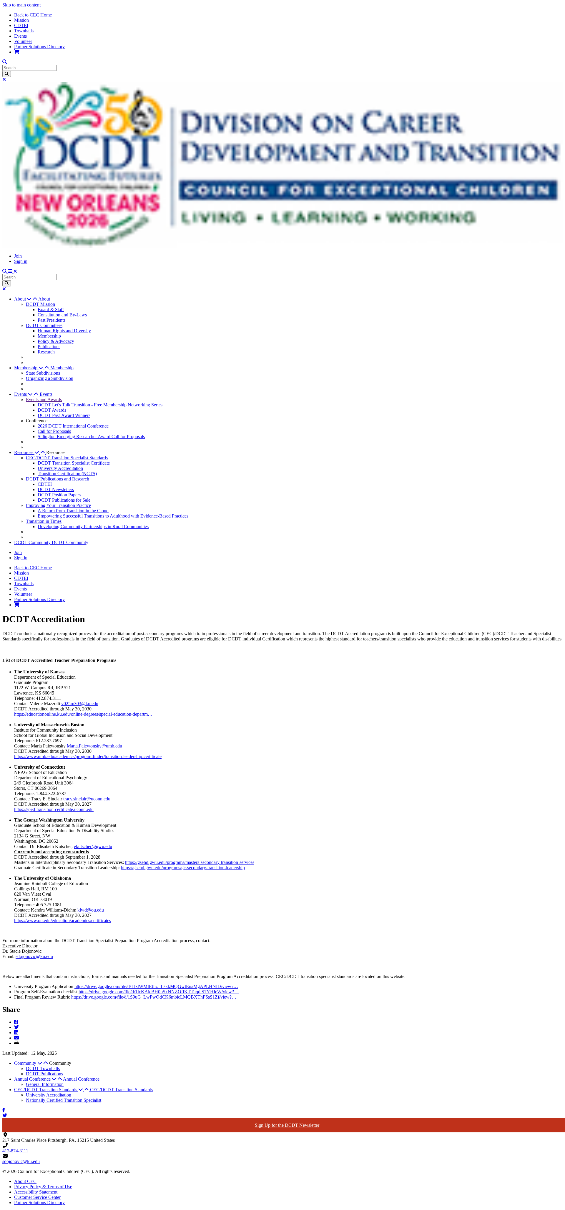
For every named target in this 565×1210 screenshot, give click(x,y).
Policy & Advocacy (56, 341)
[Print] (16, 1043)
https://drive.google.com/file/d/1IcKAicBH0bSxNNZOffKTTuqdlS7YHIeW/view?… (159, 991)
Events (20, 36)
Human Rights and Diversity (64, 330)
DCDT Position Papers (59, 494)
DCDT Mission (40, 304)
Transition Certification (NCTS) (67, 473)
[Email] (16, 1037)
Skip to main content (21, 4)
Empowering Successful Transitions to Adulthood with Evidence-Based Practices (113, 515)
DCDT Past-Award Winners (64, 415)
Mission (21, 20)
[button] (26, 298)
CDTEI (21, 25)
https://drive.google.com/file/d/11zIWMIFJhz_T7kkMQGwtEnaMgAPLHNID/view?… (156, 986)
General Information (45, 1084)
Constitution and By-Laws (62, 314)
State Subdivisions (43, 372)
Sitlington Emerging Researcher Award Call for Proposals (91, 436)
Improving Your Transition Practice (58, 505)
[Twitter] (16, 1027)
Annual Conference (81, 1079)
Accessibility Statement (35, 1191)
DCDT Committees (44, 325)
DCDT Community (33, 542)
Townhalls (24, 30)
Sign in (20, 261)
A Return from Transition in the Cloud (73, 510)
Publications (49, 346)
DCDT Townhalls (43, 1068)
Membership (49, 335)
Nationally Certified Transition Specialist (63, 1100)
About (44, 298)
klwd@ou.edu (90, 909)
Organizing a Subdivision (49, 378)
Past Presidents (51, 320)
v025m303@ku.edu (79, 703)
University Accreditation (60, 468)
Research (46, 351)
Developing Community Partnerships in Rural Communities (93, 526)
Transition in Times (44, 521)
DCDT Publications (44, 1073)
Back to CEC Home (33, 14)
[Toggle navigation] (12, 271)
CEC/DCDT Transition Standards (121, 1089)
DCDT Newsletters (56, 489)
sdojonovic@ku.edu (34, 956)
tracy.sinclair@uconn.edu (86, 798)
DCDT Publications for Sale (64, 500)
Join (18, 255)
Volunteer (23, 41)
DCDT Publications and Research (57, 478)
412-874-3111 (15, 1150)
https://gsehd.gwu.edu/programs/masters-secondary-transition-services (189, 862)
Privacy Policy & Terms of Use (43, 1186)
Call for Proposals (54, 431)
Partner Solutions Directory (39, 46)
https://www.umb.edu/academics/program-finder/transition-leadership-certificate (88, 756)
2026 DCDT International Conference (73, 425)
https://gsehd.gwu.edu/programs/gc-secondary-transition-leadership (183, 867)
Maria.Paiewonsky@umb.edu (94, 745)
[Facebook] (16, 1021)
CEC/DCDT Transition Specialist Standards (67, 457)
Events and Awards (44, 399)
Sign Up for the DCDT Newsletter (287, 1125)
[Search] (6, 74)
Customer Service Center (37, 1197)
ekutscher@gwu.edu (93, 846)
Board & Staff (51, 309)
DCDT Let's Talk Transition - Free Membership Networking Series (100, 404)
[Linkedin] (16, 1032)
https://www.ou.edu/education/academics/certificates (62, 920)
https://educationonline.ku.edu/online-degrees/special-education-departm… (83, 714)
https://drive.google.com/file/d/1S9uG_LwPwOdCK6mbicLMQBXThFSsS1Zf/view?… (153, 996)
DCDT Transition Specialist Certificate (74, 462)
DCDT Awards (52, 410)
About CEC (25, 1181)
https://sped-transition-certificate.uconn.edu (54, 809)
